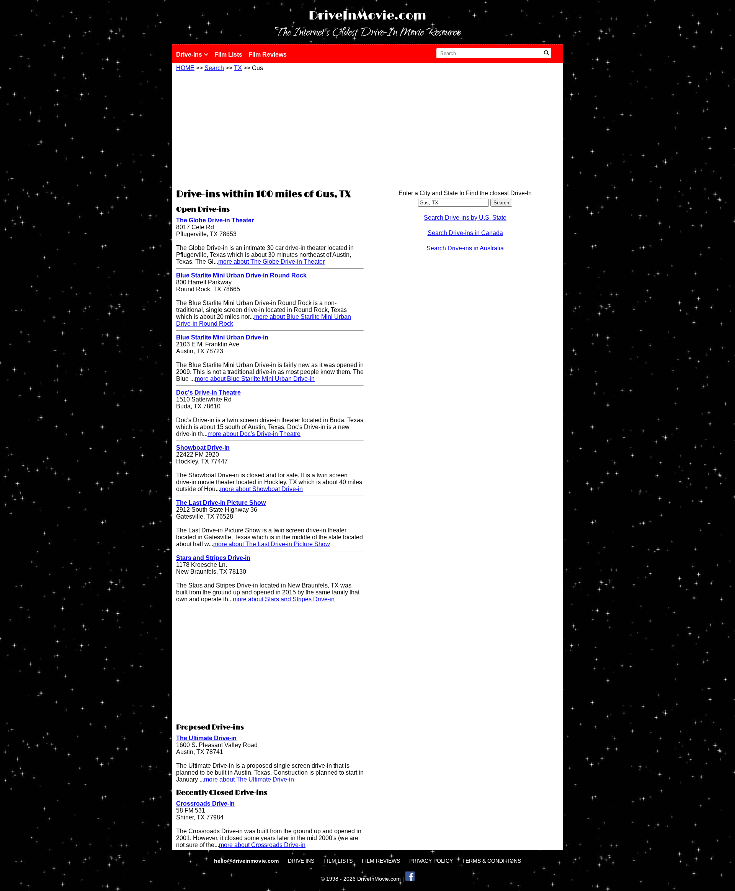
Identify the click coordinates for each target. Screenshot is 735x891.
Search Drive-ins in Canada (465, 233)
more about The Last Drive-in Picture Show (271, 544)
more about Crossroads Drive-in (262, 845)
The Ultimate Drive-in (206, 738)
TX (238, 68)
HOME (185, 68)
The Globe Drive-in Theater (215, 220)
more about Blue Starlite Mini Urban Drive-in (255, 378)
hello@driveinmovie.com (247, 861)
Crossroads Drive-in (205, 803)
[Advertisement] (270, 129)
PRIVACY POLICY (431, 861)
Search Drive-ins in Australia (465, 248)
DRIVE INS (301, 861)
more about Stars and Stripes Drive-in (284, 599)
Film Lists (228, 54)
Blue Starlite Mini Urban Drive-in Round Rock (241, 275)
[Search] (546, 53)
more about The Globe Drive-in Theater (271, 261)
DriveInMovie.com (367, 15)
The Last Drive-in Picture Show (221, 502)
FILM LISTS (338, 861)
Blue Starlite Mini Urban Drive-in (222, 337)
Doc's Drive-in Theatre (208, 392)
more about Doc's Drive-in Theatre (254, 434)
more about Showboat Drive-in (261, 489)
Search (214, 68)
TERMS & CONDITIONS (491, 861)
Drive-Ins (190, 54)
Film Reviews (267, 54)
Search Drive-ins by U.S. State (465, 217)
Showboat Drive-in (203, 447)
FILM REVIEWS (381, 861)
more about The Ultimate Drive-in (249, 779)
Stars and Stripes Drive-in (213, 558)
